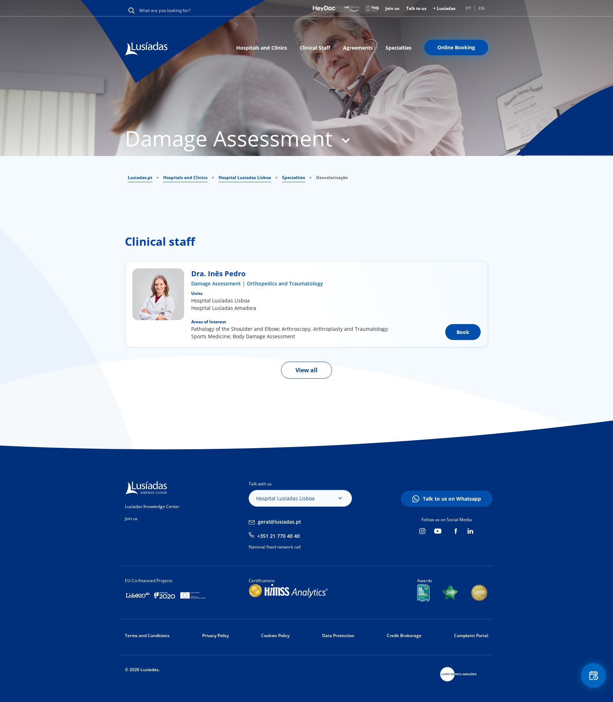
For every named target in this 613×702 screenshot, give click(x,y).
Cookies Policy (275, 636)
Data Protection (338, 636)
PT (468, 8)
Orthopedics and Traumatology (285, 283)
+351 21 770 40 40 (278, 536)
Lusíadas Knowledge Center (152, 506)
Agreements (358, 47)
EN (482, 8)
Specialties (399, 47)
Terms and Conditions (147, 636)
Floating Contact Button (594, 675)
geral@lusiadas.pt (279, 521)
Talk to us (416, 8)
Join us (392, 8)
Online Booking (456, 47)
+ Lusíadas (444, 8)
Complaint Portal (471, 636)
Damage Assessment (216, 283)
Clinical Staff (315, 47)
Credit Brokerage (404, 636)
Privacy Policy (215, 636)
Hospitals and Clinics (261, 47)
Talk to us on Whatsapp (452, 498)
